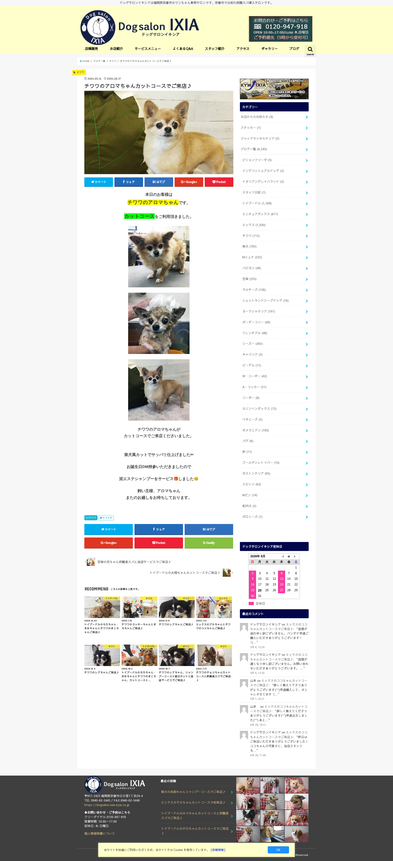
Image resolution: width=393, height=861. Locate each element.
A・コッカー (254, 387)
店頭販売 (91, 48)
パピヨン (251, 268)
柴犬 (249, 246)
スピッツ (251, 484)
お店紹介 (116, 48)
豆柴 (249, 279)
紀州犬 (249, 506)
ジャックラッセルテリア (260, 138)
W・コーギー (254, 376)
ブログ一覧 (254, 149)
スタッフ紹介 (215, 48)
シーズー (252, 343)
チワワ (92, 517)
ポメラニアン (255, 430)
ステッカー (251, 127)
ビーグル (251, 365)
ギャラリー (269, 48)
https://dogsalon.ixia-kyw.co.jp (106, 805)
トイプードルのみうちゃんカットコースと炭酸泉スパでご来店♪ (195, 815)
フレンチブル (254, 333)
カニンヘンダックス (259, 408)
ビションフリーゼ (257, 160)
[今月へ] (288, 556)
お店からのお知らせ (257, 117)
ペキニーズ (252, 419)
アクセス (243, 48)
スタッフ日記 (253, 192)
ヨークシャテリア (258, 311)
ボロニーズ (252, 517)
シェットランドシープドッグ (265, 300)
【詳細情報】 (218, 850)
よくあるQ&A (183, 48)
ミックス (253, 225)
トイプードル (257, 203)
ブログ (294, 48)
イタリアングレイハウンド (263, 181)
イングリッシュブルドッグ (263, 171)
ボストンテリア (256, 473)
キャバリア (252, 354)
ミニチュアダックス (260, 214)
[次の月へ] (296, 556)
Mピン (249, 495)
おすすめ (107, 517)
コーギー (250, 398)
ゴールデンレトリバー (260, 462)
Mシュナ (252, 257)
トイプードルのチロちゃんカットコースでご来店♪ (195, 830)
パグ (247, 441)
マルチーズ (254, 290)
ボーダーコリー (256, 322)
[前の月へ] (281, 556)
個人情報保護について (99, 833)
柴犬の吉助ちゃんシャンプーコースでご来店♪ (193, 792)
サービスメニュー (148, 48)
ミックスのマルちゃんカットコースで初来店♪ (193, 802)
